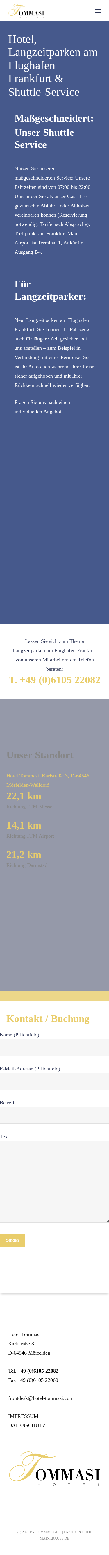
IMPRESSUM (23, 1416)
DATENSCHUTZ (27, 1425)
